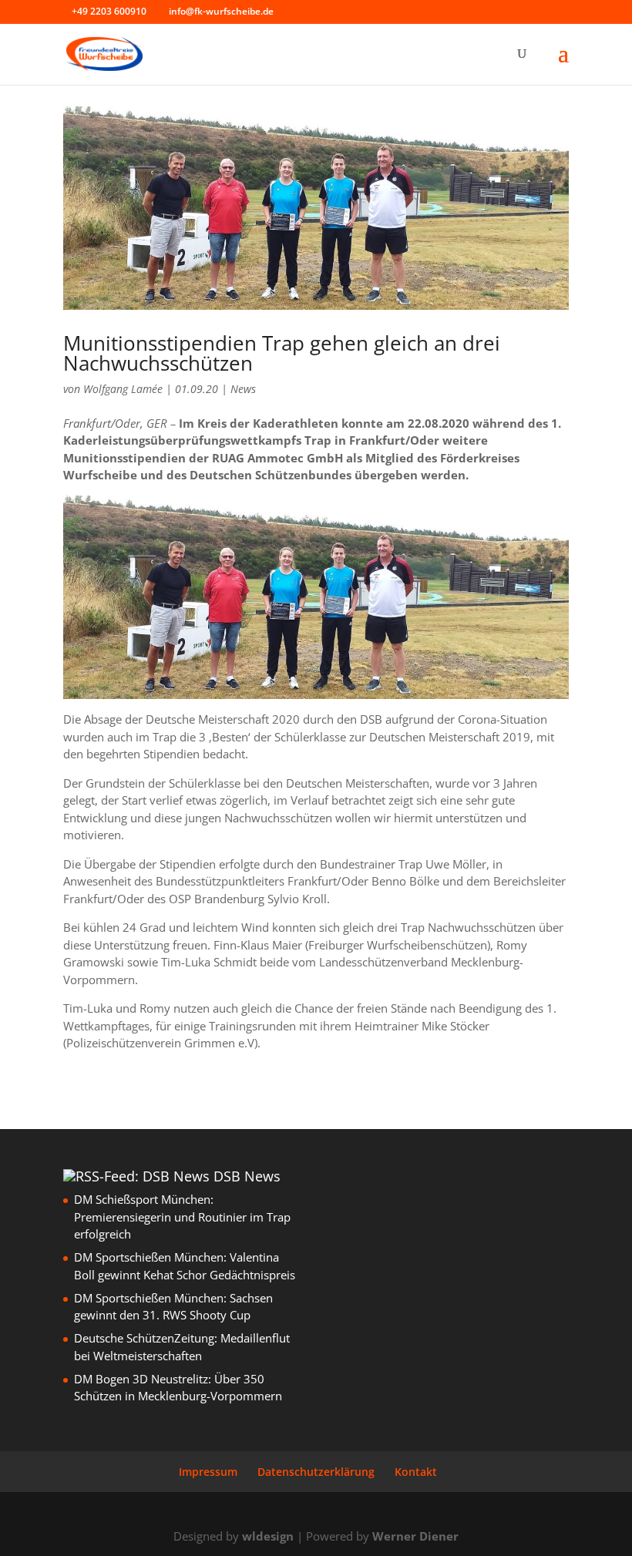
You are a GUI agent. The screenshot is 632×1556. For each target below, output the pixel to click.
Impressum (208, 1471)
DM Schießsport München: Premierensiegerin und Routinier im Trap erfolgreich (182, 1216)
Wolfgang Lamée (123, 388)
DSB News (247, 1176)
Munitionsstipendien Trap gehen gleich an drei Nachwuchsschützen (281, 353)
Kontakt (416, 1471)
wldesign (268, 1536)
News (243, 388)
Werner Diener (415, 1536)
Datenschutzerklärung (316, 1471)
